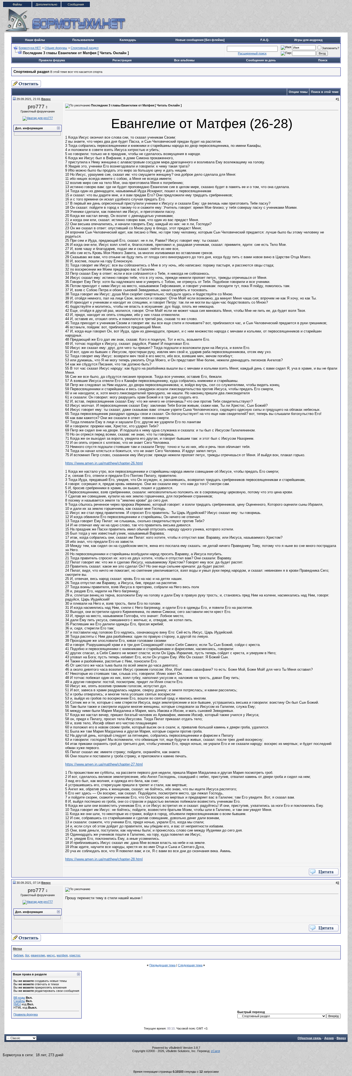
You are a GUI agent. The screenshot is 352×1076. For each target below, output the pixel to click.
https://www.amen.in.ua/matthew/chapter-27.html (104, 764)
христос (75, 955)
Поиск (323, 60)
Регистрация (121, 60)
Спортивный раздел (84, 47)
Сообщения (76, 4)
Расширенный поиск (252, 53)
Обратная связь (309, 1038)
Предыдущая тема (162, 965)
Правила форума (52, 60)
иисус (51, 955)
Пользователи (83, 40)
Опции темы (298, 91)
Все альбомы (184, 60)
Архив (329, 1038)
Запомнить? (330, 48)
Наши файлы (35, 40)
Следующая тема (190, 965)
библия (18, 955)
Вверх (341, 1038)
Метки (17, 948)
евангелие (38, 955)
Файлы (17, 4)
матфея (62, 955)
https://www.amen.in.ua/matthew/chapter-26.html (104, 463)
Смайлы (19, 1001)
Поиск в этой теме (325, 91)
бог (27, 955)
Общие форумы (56, 47)
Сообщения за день (261, 60)
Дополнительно (46, 4)
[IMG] (17, 1004)
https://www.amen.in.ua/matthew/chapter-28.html (104, 859)
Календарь (128, 40)
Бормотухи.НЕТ (30, 47)
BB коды (19, 997)
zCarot (215, 1051)
